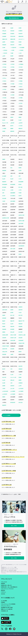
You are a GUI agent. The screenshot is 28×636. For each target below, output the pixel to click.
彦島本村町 (4, 348)
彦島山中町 (4, 351)
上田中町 (20, 123)
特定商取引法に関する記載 (7, 607)
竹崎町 (20, 192)
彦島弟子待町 (21, 343)
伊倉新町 (12, 42)
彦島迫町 (20, 337)
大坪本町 (20, 103)
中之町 (20, 312)
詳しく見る (14, 525)
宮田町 (20, 377)
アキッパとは (4, 581)
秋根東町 (12, 33)
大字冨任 (20, 83)
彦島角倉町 (21, 340)
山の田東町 (21, 391)
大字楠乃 (4, 81)
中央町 (3, 201)
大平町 (20, 190)
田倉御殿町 (12, 192)
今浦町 (11, 53)
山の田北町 (21, 388)
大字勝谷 (20, 81)
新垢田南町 (12, 184)
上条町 (3, 56)
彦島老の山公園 (22, 335)
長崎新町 (20, 307)
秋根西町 (4, 33)
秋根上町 (4, 30)
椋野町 (20, 380)
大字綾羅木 (21, 64)
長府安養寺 (12, 201)
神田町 (3, 131)
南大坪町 (4, 377)
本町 (11, 369)
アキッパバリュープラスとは (7, 588)
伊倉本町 (12, 44)
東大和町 (20, 332)
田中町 (20, 195)
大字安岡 (4, 97)
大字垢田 (4, 64)
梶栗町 (20, 117)
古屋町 (11, 354)
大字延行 (20, 86)
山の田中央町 (5, 391)
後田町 (11, 56)
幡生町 (3, 321)
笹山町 (11, 178)
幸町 (11, 176)
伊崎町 (20, 44)
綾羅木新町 (21, 36)
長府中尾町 (21, 223)
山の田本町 (4, 394)
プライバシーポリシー (6, 605)
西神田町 (4, 318)
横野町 (3, 397)
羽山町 (11, 323)
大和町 (3, 388)
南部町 (3, 315)
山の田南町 (12, 394)
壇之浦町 (4, 198)
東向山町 (12, 332)
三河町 (20, 374)
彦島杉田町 (12, 340)
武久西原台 (12, 195)
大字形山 (4, 78)
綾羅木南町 (12, 39)
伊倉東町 (4, 44)
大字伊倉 (12, 67)
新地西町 (4, 187)
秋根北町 (12, 30)
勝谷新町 (4, 181)
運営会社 (3, 590)
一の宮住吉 (4, 50)
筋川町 (3, 190)
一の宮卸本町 (13, 47)
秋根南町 (4, 36)
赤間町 (20, 28)
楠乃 (11, 167)
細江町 (3, 369)
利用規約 (3, 602)
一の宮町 (12, 50)
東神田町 (12, 329)
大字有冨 (4, 67)
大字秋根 (12, 64)
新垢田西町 (21, 181)
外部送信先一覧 (4, 610)
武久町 (3, 195)
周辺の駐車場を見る (14, 18)
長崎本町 (20, 309)
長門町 (11, 312)
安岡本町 (12, 385)
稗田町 (3, 326)
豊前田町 (4, 354)
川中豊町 (4, 128)
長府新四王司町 (5, 218)
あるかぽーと (21, 39)
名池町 (3, 383)
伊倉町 (20, 42)
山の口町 (12, 388)
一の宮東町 (21, 50)
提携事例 (3, 583)
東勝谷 (3, 332)
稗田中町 (12, 326)
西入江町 (12, 315)
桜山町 (3, 178)
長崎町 (11, 309)
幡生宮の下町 (21, 321)
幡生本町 (12, 321)
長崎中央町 (4, 309)
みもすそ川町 (13, 377)
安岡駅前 (20, 383)
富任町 (20, 254)
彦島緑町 (12, 348)
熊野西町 (4, 170)
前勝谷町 (20, 369)
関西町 (11, 128)
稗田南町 (4, 329)
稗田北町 (20, 323)
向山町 (3, 380)
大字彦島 (4, 89)
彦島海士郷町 (5, 335)
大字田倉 (12, 83)
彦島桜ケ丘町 (13, 337)
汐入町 (20, 178)
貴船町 (3, 159)
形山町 (20, 120)
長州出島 (20, 402)
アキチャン (3, 592)
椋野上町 (12, 380)
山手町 (20, 385)
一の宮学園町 (21, 47)
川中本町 (20, 125)
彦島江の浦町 (13, 335)
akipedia (3, 593)
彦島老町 (4, 337)
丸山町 (11, 374)
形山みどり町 (5, 123)
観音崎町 (12, 131)
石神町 (3, 47)
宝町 (3, 192)
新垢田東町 (4, 184)
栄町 (20, 176)
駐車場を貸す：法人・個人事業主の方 (9, 587)
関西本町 (20, 128)
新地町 (20, 184)
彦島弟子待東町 (5, 346)
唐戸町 (11, 125)
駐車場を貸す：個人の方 (6, 585)
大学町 (11, 190)
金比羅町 (4, 176)
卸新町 (11, 117)
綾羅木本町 (4, 39)
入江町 (20, 53)
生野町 (3, 42)
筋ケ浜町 (20, 187)
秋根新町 (20, 30)
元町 (11, 383)
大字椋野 (12, 95)
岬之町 (3, 323)
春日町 (3, 120)
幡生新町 (4, 405)
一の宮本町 (4, 53)
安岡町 (3, 385)
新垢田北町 (12, 402)
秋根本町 (20, 33)
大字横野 (20, 97)
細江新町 (20, 366)
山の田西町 (12, 391)
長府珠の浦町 (21, 220)
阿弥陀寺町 (12, 36)
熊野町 (20, 167)
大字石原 (20, 67)
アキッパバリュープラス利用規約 (8, 604)
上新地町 (12, 123)
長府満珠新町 (21, 246)
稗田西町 (20, 326)
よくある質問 (4, 600)
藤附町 (20, 351)
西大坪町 (20, 315)
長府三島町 (12, 248)
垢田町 (11, 28)
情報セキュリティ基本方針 (6, 609)
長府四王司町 (21, 215)
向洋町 (20, 170)
